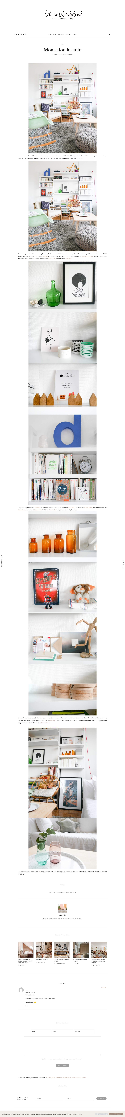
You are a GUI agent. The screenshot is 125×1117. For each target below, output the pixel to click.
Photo (75, 34)
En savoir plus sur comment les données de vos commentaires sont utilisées (66, 1077)
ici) (39, 871)
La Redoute (68, 258)
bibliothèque (59, 892)
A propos (61, 34)
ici (44, 156)
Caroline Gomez (45, 723)
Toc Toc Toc (52, 510)
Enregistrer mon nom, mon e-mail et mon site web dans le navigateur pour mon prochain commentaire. (62, 1059)
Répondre (103, 987)
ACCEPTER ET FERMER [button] (116, 1114)
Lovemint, (37, 507)
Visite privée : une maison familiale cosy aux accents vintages (98, 961)
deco (64, 892)
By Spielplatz (51, 258)
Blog (55, 34)
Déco (62, 44)
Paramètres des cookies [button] (101, 1114)
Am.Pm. (45, 256)
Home (50, 34)
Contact (68, 34)
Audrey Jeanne (88, 507)
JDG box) (52, 720)
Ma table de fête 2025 (42, 959)
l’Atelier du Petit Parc (87, 256)
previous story (1, 561)
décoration (69, 892)
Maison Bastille (37, 510)
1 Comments (69, 54)
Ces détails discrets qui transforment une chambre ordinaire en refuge (25, 961)
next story (123, 564)
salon (74, 892)
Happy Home (21, 510)
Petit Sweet (71, 507)
